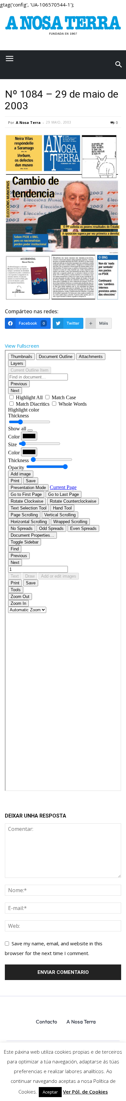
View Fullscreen (22, 345)
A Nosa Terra (28, 122)
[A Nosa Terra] (63, 27)
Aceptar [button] (50, 1092)
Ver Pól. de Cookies (85, 1091)
